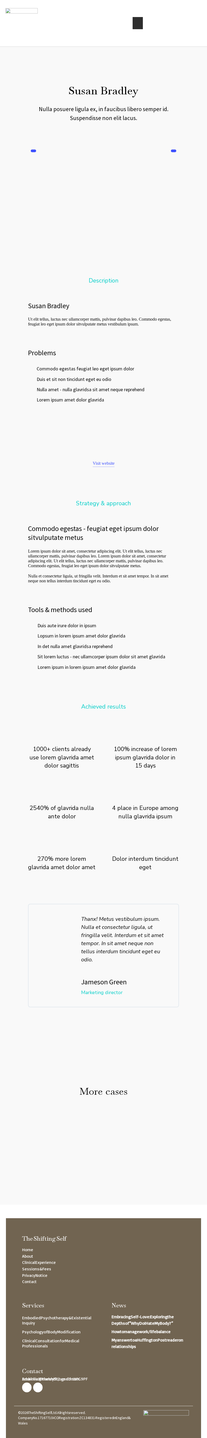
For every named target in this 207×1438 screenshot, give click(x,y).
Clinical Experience (39, 1262)
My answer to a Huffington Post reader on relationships (147, 1343)
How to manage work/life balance (141, 1331)
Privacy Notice (34, 1275)
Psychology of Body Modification (51, 1331)
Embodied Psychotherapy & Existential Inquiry (56, 1320)
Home (27, 1249)
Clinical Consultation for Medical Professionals (50, 1343)
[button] (138, 23)
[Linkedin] (38, 1387)
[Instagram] (27, 1387)
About (27, 1256)
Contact (29, 1281)
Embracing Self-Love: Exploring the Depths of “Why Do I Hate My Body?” (143, 1320)
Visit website (104, 463)
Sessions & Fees (36, 1268)
